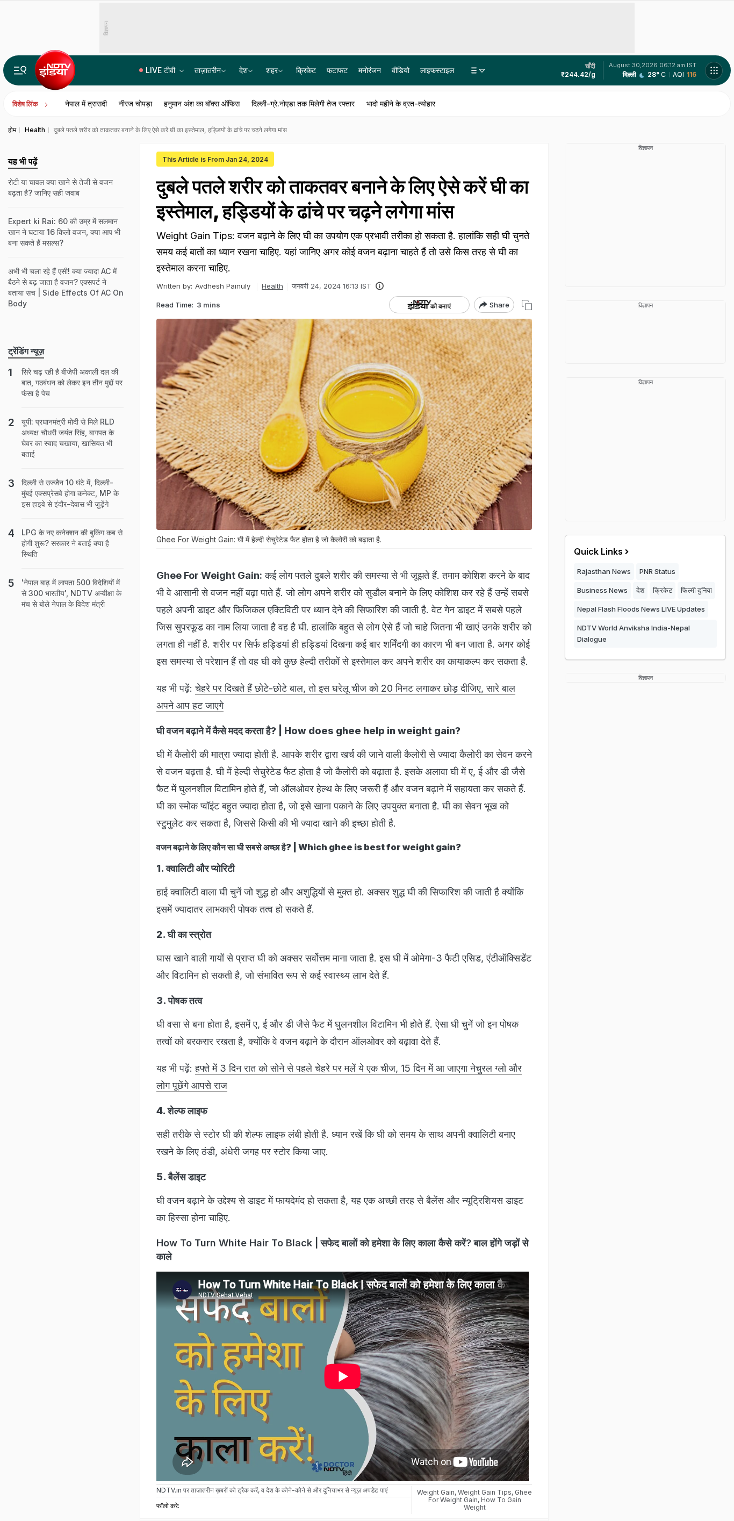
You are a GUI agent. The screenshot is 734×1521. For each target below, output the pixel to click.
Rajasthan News (604, 571)
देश (243, 70)
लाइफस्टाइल (437, 70)
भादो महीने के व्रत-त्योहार (400, 103)
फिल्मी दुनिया (696, 590)
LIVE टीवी (161, 70)
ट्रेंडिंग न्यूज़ (26, 351)
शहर (272, 70)
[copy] (527, 305)
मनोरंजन (369, 70)
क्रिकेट (306, 70)
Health (272, 286)
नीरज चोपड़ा (135, 103)
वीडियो (400, 70)
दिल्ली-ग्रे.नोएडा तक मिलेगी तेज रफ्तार (303, 103)
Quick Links (598, 551)
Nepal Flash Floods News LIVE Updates (641, 609)
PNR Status (657, 571)
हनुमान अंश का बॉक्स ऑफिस (202, 103)
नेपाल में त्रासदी (86, 103)
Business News (602, 590)
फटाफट (337, 70)
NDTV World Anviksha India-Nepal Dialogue (633, 633)
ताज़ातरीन (208, 70)
